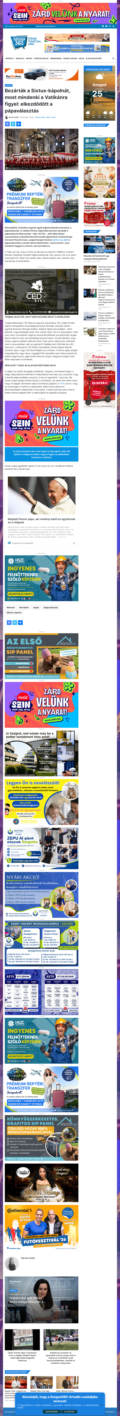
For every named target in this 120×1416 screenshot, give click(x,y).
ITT (101, 1405)
